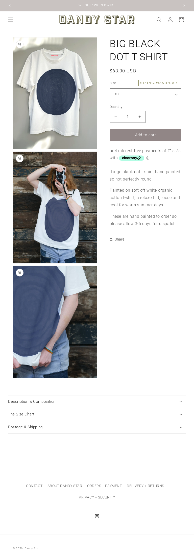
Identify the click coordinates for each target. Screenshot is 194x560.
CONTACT (34, 486)
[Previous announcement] (9, 5)
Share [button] (120, 239)
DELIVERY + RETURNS (145, 486)
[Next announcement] (184, 5)
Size (145, 83)
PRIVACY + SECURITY (97, 497)
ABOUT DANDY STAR (64, 486)
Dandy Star (32, 548)
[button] (10, 19)
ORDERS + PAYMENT (104, 486)
